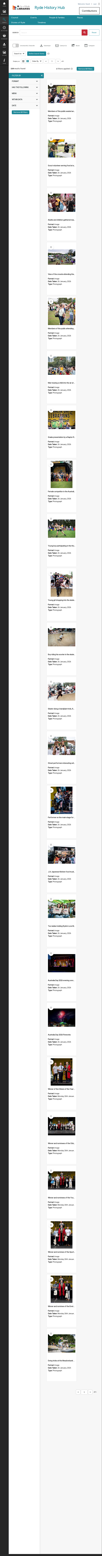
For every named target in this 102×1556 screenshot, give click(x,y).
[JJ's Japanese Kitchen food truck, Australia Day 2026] (61, 854)
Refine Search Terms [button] (36, 53)
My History (4, 31)
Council (14, 17)
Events (33, 17)
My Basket (4, 39)
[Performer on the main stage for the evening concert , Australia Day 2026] (61, 800)
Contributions (89, 10)
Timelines (42, 22)
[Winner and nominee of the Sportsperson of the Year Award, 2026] (61, 1235)
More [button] (4, 63)
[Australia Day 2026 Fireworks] (61, 1017)
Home (4, 6)
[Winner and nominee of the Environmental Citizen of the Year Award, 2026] (61, 1289)
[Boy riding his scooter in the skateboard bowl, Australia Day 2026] (61, 637)
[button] (84, 32)
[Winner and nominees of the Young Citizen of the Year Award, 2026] (61, 1180)
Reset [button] (94, 32)
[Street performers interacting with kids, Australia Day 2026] (61, 746)
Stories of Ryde (18, 22)
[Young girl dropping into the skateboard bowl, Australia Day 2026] (61, 583)
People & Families (57, 17)
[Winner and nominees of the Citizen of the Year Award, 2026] (61, 1126)
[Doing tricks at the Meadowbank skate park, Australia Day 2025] (61, 1343)
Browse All (4, 14)
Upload (4, 55)
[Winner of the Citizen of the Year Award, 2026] (61, 1072)
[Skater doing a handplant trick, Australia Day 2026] (61, 691)
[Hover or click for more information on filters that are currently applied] (72, 68)
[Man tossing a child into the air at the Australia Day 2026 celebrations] (61, 365)
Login (4, 47)
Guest (87, 4)
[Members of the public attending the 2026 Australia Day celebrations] (61, 311)
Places (80, 17)
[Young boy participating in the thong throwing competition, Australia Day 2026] (61, 528)
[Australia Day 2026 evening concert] (61, 963)
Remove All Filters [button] (85, 69)
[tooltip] (48, 53)
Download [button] (45, 45)
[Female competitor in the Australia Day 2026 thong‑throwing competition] (61, 474)
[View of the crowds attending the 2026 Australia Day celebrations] (61, 257)
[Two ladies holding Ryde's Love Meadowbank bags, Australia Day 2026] (61, 909)
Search (4, 22)
